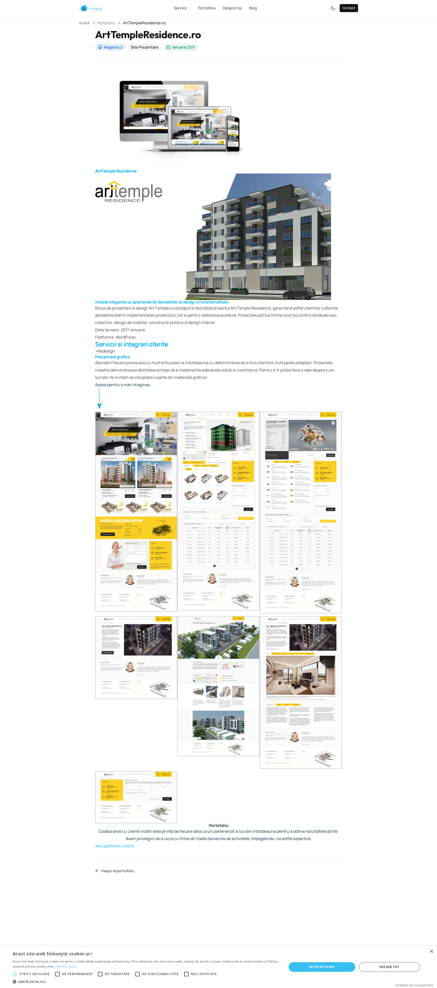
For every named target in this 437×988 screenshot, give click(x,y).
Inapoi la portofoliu (117, 870)
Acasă (84, 23)
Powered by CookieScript (414, 985)
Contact (349, 8)
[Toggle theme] (333, 8)
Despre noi (232, 8)
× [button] (431, 951)
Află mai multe (65, 966)
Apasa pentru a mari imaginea (122, 384)
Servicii (180, 8)
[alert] (218, 967)
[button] (146, 981)
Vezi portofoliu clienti (114, 846)
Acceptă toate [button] (322, 967)
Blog (253, 8)
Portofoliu (207, 8)
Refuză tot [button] (389, 967)
